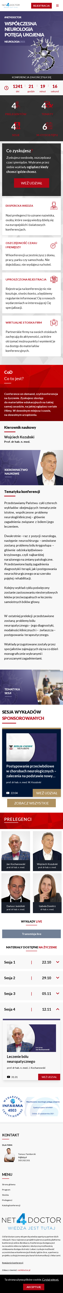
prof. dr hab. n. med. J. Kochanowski (26, 1067)
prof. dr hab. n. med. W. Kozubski (23, 782)
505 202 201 (24, 1160)
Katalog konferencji (11, 1205)
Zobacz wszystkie (31, 803)
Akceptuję (34, 1286)
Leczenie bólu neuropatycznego (21, 1058)
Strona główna (8, 1184)
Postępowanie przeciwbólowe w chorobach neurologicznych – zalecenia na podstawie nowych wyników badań (31, 771)
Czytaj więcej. (50, 1279)
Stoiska (5, 1195)
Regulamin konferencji (12, 1262)
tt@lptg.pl (22, 1157)
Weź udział (31, 183)
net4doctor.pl (24, 1270)
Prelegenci (7, 1200)
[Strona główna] (11, 5)
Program (6, 1189)
